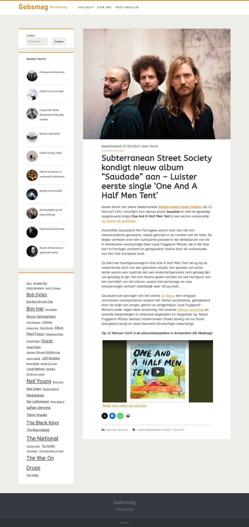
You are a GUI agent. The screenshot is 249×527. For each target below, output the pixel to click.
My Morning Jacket (35, 374)
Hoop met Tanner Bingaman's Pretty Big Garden (52, 115)
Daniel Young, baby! (51, 152)
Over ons (104, 7)
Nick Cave (58, 382)
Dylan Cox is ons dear (52, 91)
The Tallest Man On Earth (51, 451)
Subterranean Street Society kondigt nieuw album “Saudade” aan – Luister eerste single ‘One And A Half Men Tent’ (157, 84)
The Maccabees (37, 430)
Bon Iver (35, 309)
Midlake (50, 369)
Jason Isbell (33, 358)
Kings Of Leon (49, 363)
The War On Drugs (40, 463)
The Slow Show (33, 446)
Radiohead (35, 395)
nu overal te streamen (119, 221)
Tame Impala (36, 415)
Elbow (59, 328)
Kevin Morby (32, 363)
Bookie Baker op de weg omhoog (51, 212)
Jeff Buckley (51, 358)
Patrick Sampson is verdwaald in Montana (52, 174)
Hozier (47, 340)
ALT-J (29, 283)
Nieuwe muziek (117, 430)
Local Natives (35, 369)
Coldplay (47, 322)
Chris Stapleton (33, 322)
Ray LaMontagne (37, 401)
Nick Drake (33, 389)
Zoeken (30, 35)
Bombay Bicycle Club (39, 301)
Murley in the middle (51, 190)
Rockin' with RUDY (50, 133)
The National (42, 438)
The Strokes (32, 451)
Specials (84, 7)
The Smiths (48, 446)
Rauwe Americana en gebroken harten (51, 250)
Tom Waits (32, 475)
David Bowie (46, 328)
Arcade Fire (40, 283)
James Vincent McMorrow (43, 352)
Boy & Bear (51, 309)
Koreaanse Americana (52, 72)
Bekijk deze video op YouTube (124, 406)
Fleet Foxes (35, 334)
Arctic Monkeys (35, 288)
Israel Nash (33, 347)
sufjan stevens (38, 408)
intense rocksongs (190, 310)
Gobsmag (124, 502)
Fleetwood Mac (54, 334)
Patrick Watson (51, 389)
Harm (154, 146)
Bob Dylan (36, 294)
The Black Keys (42, 422)
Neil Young (38, 381)
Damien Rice (32, 328)
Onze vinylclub (127, 7)
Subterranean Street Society (179, 207)
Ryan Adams (57, 402)
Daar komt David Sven (52, 228)
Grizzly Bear (33, 341)
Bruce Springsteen (41, 316)
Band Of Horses (53, 288)
